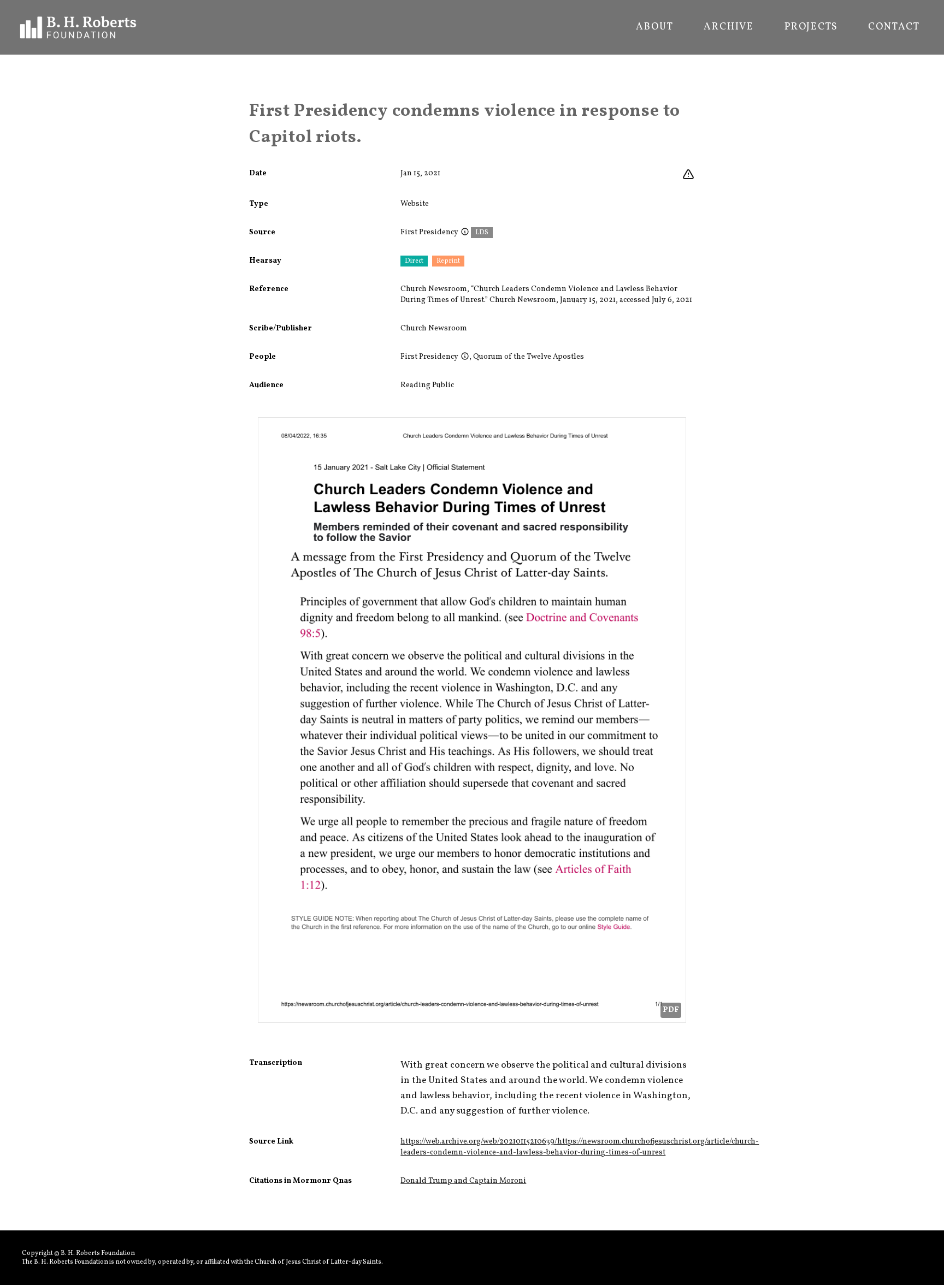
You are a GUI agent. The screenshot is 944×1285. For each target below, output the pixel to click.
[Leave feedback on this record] (688, 174)
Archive (729, 27)
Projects (810, 27)
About (654, 27)
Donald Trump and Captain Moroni (463, 1181)
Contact (894, 27)
